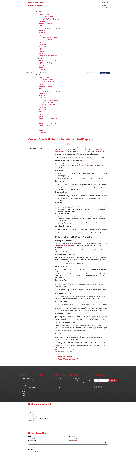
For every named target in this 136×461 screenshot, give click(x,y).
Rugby (42, 48)
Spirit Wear (43, 46)
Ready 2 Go (40, 58)
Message (30, 449)
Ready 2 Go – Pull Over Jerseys (48, 60)
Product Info (41, 65)
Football (42, 25)
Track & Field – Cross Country (48, 41)
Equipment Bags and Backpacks (48, 55)
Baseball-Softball (44, 14)
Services (40, 57)
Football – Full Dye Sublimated (51, 27)
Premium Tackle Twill (48, 18)
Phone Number (72, 436)
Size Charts (43, 69)
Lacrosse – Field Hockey (46, 23)
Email (29, 445)
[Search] (87, 75)
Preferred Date (32, 440)
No (34, 414)
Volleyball (42, 34)
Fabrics (42, 67)
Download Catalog (42, 72)
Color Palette (43, 71)
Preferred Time (72, 440)
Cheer (41, 53)
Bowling (42, 51)
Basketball (43, 30)
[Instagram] (99, 387)
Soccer (42, 35)
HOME (39, 11)
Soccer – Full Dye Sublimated (50, 37)
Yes (30, 414)
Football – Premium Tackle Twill (51, 28)
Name (30, 436)
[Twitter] (101, 387)
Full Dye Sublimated (48, 16)
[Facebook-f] (94, 387)
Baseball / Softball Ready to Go (51, 20)
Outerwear (43, 44)
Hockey (42, 43)
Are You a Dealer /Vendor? (34, 412)
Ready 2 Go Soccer (48, 39)
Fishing (42, 50)
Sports (40, 13)
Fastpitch (42, 21)
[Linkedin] (96, 387)
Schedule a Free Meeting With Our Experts (40, 419)
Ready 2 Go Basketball (46, 64)
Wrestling (42, 32)
